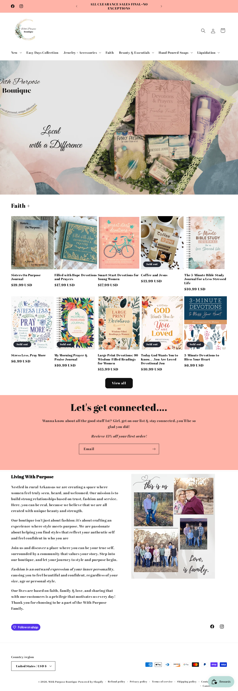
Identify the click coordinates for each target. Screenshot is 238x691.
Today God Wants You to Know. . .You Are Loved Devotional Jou (159, 359)
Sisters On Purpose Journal (26, 277)
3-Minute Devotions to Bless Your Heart (201, 357)
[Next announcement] (161, 6)
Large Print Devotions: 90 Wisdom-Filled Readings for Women (118, 359)
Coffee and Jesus (154, 275)
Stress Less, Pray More (28, 355)
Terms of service (162, 681)
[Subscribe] (154, 449)
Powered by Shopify (90, 681)
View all (119, 383)
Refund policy (116, 681)
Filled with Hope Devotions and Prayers (75, 277)
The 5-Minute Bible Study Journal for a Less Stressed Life (205, 279)
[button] (16, 52)
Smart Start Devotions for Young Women (118, 277)
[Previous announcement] (77, 6)
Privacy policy (138, 681)
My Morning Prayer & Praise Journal (71, 357)
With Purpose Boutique (63, 681)
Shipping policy (187, 681)
